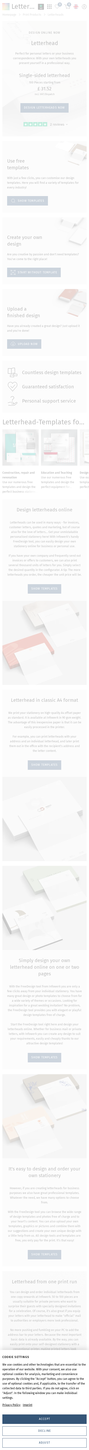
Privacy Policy (11, 1405)
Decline (44, 1430)
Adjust (44, 1442)
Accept (44, 1419)
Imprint (27, 1405)
